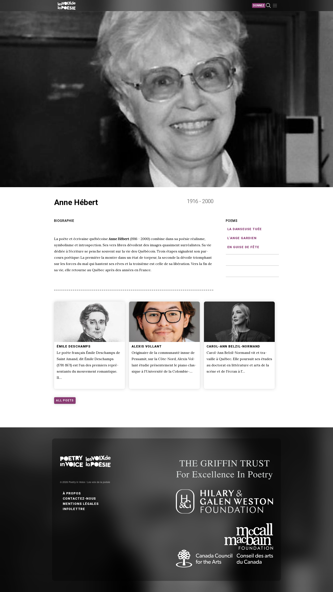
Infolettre (74, 509)
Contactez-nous (79, 498)
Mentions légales (81, 504)
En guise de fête (243, 247)
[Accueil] (66, 5)
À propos (72, 493)
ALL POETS (65, 400)
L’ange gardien (242, 238)
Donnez (258, 5)
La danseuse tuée (244, 229)
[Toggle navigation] (275, 5)
